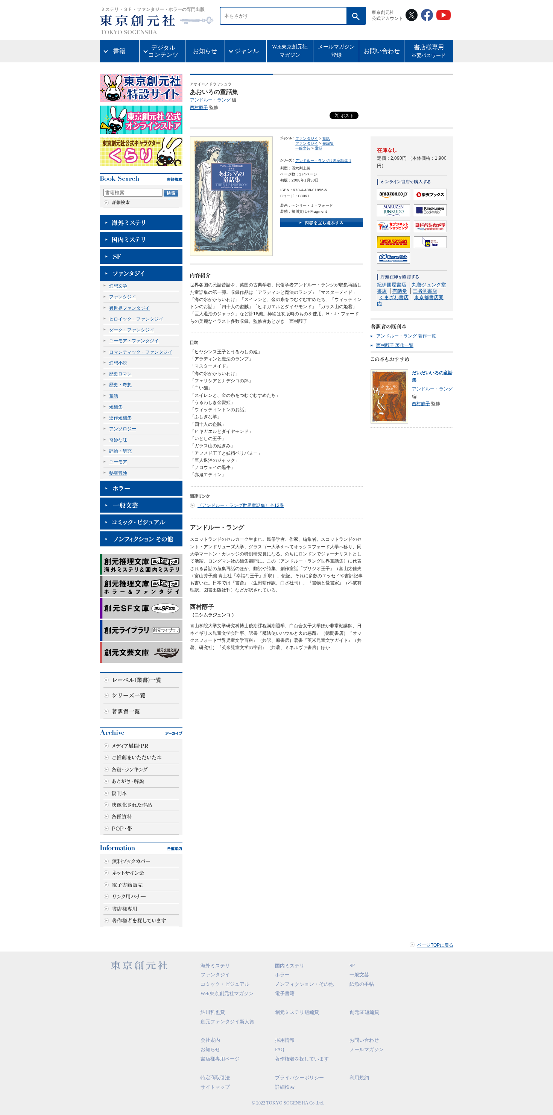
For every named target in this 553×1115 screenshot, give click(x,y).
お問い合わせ (382, 51)
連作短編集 (120, 418)
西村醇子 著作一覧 (394, 345)
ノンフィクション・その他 (304, 984)
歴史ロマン (120, 374)
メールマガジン (366, 1049)
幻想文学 (118, 286)
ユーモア (118, 461)
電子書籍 (285, 993)
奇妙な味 (118, 440)
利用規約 (359, 1077)
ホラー (282, 974)
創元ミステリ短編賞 (297, 1012)
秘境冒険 (118, 473)
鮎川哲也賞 (213, 1012)
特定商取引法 (215, 1077)
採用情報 (285, 1040)
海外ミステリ (215, 965)
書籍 (119, 51)
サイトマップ (215, 1087)
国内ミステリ (289, 965)
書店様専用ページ (220, 1059)
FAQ (279, 1049)
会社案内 (210, 1040)
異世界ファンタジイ (129, 308)
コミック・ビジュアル (225, 984)
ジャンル (247, 51)
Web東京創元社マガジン (290, 51)
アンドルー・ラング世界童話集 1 (323, 161)
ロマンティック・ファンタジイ (140, 352)
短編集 (116, 407)
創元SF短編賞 (364, 1012)
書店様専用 (429, 51)
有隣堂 (399, 291)
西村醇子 (199, 107)
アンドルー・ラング (210, 100)
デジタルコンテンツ (163, 51)
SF (352, 965)
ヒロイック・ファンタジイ (136, 319)
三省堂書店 (425, 291)
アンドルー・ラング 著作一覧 (406, 336)
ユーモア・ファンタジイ (134, 340)
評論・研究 (120, 451)
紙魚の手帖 (361, 984)
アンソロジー (122, 428)
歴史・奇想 (120, 384)
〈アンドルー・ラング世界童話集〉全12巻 (241, 505)
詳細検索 (285, 1087)
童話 (113, 396)
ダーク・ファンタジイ (131, 330)
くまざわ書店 (394, 297)
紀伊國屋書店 (391, 284)
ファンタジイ (122, 297)
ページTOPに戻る (435, 945)
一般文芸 (302, 148)
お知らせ (205, 51)
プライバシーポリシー (299, 1077)
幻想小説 (118, 363)
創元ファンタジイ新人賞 (227, 1021)
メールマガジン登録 (336, 51)
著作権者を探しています (302, 1059)
